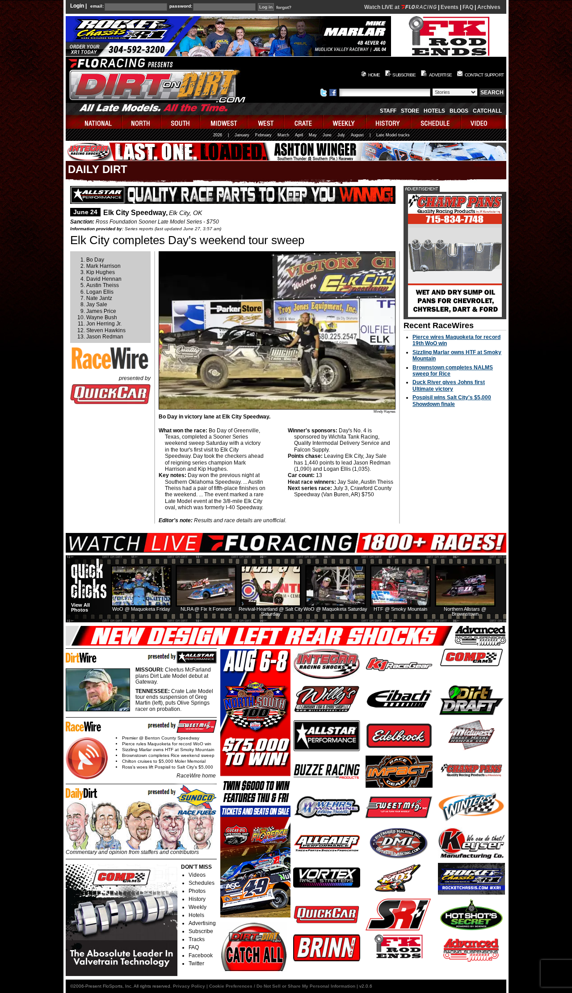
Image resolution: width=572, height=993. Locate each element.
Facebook (201, 955)
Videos (197, 875)
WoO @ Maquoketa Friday (141, 609)
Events (449, 7)
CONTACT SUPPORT (484, 74)
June (327, 135)
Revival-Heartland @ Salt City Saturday (271, 611)
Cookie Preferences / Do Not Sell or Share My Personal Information (282, 986)
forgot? (283, 7)
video (484, 122)
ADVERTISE (440, 74)
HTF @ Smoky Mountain (400, 609)
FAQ (468, 7)
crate (304, 122)
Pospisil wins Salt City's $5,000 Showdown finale (451, 400)
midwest (224, 122)
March (283, 135)
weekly (345, 122)
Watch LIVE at (382, 7)
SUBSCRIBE (404, 74)
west (266, 122)
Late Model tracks (393, 135)
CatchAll (487, 111)
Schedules (201, 883)
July (341, 135)
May (313, 135)
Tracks (197, 939)
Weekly (197, 907)
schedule (436, 122)
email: (97, 6)
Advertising (202, 923)
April (299, 135)
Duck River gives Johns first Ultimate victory (448, 385)
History (197, 899)
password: (180, 6)
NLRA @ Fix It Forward (206, 609)
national (94, 122)
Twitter (196, 963)
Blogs (459, 111)
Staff (388, 111)
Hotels (434, 111)
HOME (374, 74)
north (141, 122)
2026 (217, 135)
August (357, 135)
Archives (488, 7)
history (388, 122)
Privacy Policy (189, 986)
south (181, 122)
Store (410, 111)
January (242, 135)
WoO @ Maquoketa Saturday (335, 609)
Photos (197, 891)
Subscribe (201, 931)
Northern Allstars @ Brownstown (465, 611)
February (263, 135)
